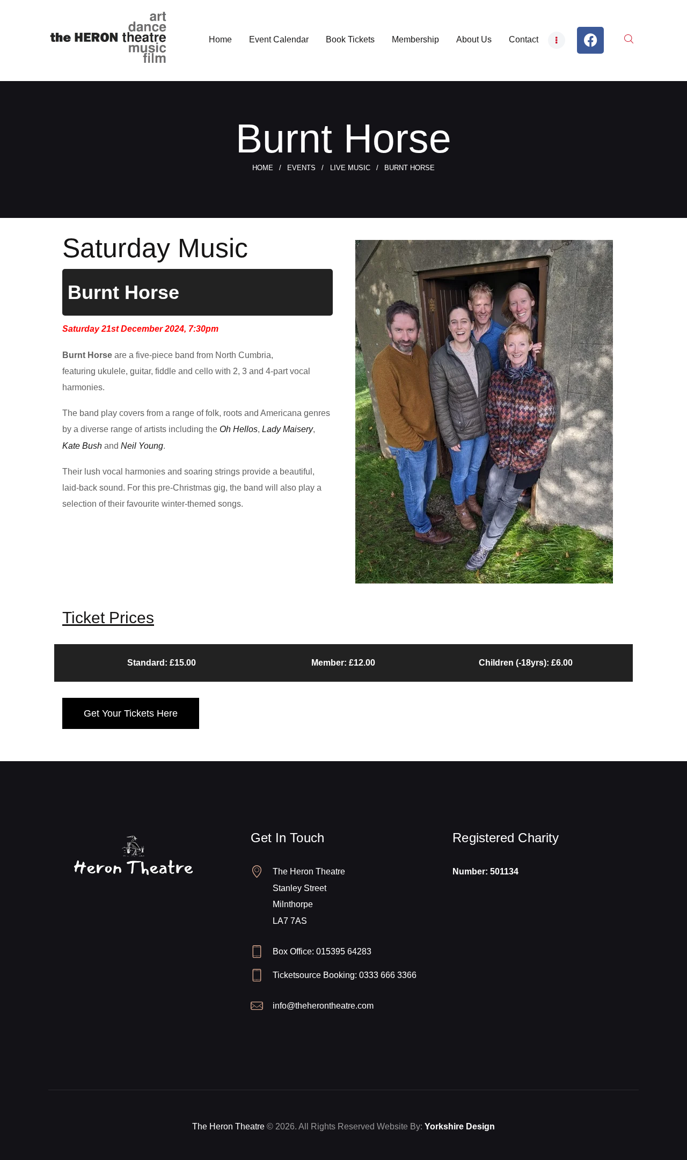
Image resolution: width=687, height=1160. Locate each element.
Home (262, 168)
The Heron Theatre (228, 1126)
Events (301, 168)
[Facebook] (590, 40)
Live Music (350, 168)
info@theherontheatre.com (323, 1005)
